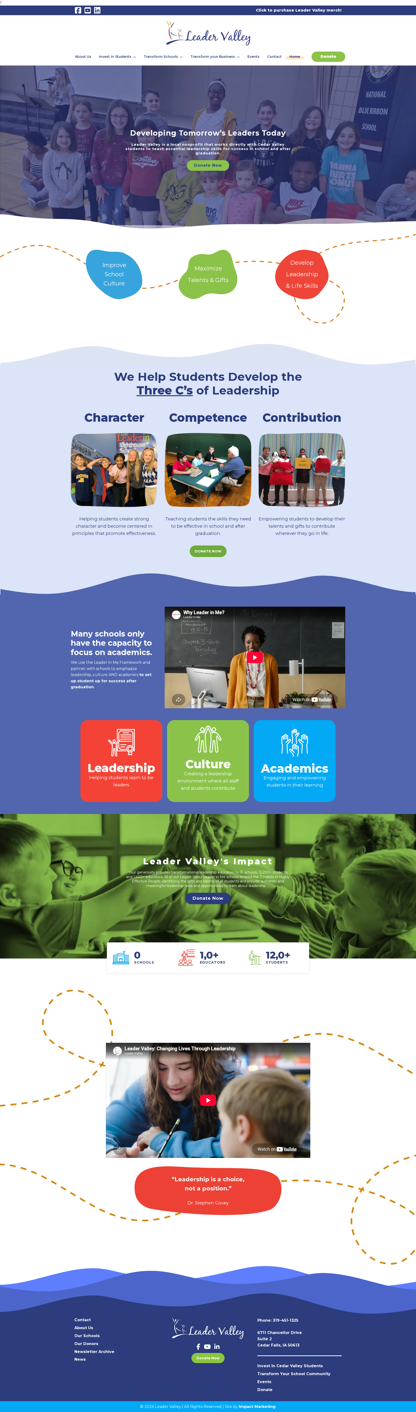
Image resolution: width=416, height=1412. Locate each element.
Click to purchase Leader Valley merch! (299, 10)
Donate (328, 56)
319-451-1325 (285, 1320)
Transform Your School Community (294, 1374)
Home (294, 56)
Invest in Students (115, 56)
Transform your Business (212, 56)
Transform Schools (161, 56)
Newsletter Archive (94, 1351)
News (80, 1359)
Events (253, 56)
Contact (274, 56)
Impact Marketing (257, 1406)
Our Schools (87, 1335)
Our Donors (86, 1343)
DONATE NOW (208, 551)
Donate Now (208, 1358)
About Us (83, 56)
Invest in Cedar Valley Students (290, 1366)
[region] (208, 150)
